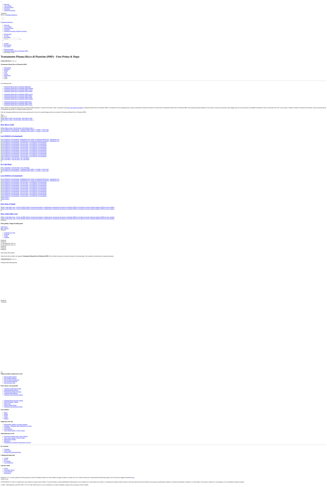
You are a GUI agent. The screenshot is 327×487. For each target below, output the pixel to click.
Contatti (6, 458)
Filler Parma (7, 403)
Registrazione (7, 34)
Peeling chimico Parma (10, 405)
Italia (2, 228)
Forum (6, 74)
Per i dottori (7, 461)
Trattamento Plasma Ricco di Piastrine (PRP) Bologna (18, 88)
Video (5, 77)
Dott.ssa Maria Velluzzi (10, 376)
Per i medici (7, 37)
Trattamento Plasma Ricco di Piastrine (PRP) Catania (18, 90)
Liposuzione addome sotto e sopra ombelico (16, 436)
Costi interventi (8, 471)
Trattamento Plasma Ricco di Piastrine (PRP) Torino (18, 103)
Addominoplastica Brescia (11, 390)
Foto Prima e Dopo (9, 470)
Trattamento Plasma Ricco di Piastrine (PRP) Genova (18, 94)
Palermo (6, 418)
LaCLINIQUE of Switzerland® (12, 136)
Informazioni (7, 67)
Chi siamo (7, 449)
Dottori (6, 71)
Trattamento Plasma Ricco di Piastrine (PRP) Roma (18, 101)
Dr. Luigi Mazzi (6, 164)
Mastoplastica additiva (10, 439)
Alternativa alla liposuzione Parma (13, 406)
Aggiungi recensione (9, 10)
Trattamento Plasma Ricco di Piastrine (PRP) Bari (17, 86)
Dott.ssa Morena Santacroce (11, 380)
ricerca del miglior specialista (74, 107)
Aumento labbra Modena (11, 393)
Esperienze (7, 9)
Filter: (2, 115)
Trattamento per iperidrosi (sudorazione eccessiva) (17, 442)
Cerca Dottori (7, 6)
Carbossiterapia (8, 429)
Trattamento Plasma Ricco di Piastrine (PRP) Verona (18, 105)
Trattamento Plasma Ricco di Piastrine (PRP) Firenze (18, 91)
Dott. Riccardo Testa (9, 383)
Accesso (6, 35)
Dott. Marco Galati (7, 125)
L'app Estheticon (8, 462)
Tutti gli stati (4, 227)
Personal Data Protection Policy (12, 452)
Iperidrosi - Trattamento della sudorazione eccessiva (18, 426)
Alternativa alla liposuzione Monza (13, 395)
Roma (5, 412)
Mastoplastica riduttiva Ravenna (12, 391)
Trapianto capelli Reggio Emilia (12, 388)
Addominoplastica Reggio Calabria (13, 400)
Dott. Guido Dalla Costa (9, 214)
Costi (5, 72)
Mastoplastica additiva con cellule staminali (15, 424)
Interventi (6, 4)
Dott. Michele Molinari (10, 378)
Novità (6, 468)
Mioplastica (7, 441)
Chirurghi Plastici (8, 7)
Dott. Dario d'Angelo (8, 204)
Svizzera (6, 228)
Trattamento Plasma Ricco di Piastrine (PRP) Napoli (18, 97)
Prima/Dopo (7, 75)
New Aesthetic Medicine (10, 381)
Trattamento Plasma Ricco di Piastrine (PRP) (16, 51)
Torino (6, 417)
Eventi (6, 459)
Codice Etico (7, 450)
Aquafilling (7, 427)
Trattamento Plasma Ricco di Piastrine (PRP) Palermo (18, 99)
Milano (6, 414)
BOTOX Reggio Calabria (11, 402)
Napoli (6, 415)
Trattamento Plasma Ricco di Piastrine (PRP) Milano (18, 95)
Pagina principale (8, 49)
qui (133, 477)
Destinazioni (7, 473)
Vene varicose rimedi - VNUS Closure (14, 430)
